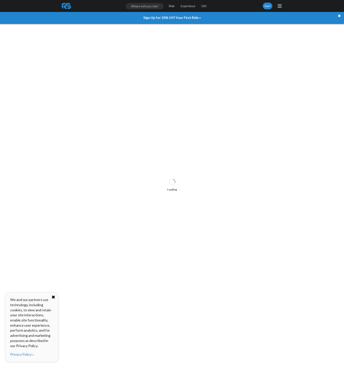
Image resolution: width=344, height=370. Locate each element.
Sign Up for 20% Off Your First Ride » (172, 18)
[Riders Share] (67, 6)
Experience (188, 6)
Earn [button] (267, 6)
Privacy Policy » (22, 354)
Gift (204, 6)
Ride (172, 6)
